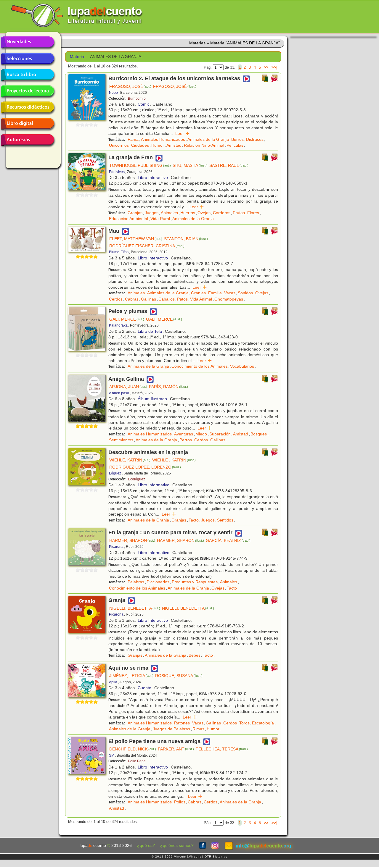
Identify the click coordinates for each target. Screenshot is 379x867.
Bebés (194, 655)
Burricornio (137, 98)
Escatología (263, 723)
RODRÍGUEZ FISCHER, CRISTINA (146, 245)
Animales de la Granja (208, 139)
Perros (185, 439)
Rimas (198, 728)
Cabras (132, 299)
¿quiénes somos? (177, 845)
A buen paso (119, 393)
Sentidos (225, 520)
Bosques (258, 434)
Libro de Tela (150, 331)
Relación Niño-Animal (204, 145)
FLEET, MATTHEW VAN (135, 238)
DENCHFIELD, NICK (132, 749)
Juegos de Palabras (171, 728)
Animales (169, 212)
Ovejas (204, 212)
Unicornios (119, 145)
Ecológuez (136, 479)
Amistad (174, 145)
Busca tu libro (27, 75)
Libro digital (27, 124)
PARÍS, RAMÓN (168, 386)
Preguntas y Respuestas (195, 581)
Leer (182, 133)
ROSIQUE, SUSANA (179, 675)
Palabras (136, 581)
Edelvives (117, 172)
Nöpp (113, 93)
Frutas (239, 212)
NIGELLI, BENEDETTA (134, 608)
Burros (237, 139)
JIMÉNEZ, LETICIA (131, 675)
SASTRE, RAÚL (228, 165)
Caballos (166, 299)
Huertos (187, 212)
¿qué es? (146, 845)
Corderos (221, 212)
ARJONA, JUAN (128, 386)
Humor (157, 145)
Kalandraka (118, 325)
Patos (182, 299)
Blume (114, 252)
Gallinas (148, 299)
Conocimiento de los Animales (199, 366)
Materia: (77, 56)
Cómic (144, 104)
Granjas (135, 212)
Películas (235, 145)
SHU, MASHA (190, 165)
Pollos (179, 802)
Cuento (144, 687)
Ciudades (140, 145)
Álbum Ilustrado (152, 398)
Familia (215, 292)
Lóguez (115, 473)
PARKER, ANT (176, 749)
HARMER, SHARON (132, 540)
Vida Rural (160, 218)
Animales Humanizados (163, 139)
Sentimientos (121, 439)
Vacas (229, 292)
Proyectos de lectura (27, 91)
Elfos (125, 252)
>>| (274, 67)
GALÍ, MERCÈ (126, 319)
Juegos (151, 212)
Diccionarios (158, 581)
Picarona (116, 547)
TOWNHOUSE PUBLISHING (140, 165)
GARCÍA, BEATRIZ (228, 540)
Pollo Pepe (137, 761)
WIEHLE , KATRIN (174, 460)
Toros (244, 723)
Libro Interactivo (153, 177)
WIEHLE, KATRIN (129, 460)
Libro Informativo (153, 484)
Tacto (194, 520)
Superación (220, 434)
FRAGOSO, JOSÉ (130, 86)
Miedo (201, 434)
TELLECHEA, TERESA (222, 749)
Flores (253, 212)
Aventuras (183, 434)
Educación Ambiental (128, 218)
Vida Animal (201, 299)
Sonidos (245, 292)
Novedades (27, 42)
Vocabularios (242, 366)
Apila (113, 682)
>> (266, 67)
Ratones (182, 723)
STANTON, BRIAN (186, 238)
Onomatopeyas (228, 299)
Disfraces (255, 139)
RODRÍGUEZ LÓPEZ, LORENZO (145, 467)
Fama (133, 139)
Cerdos (116, 299)
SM (111, 755)
